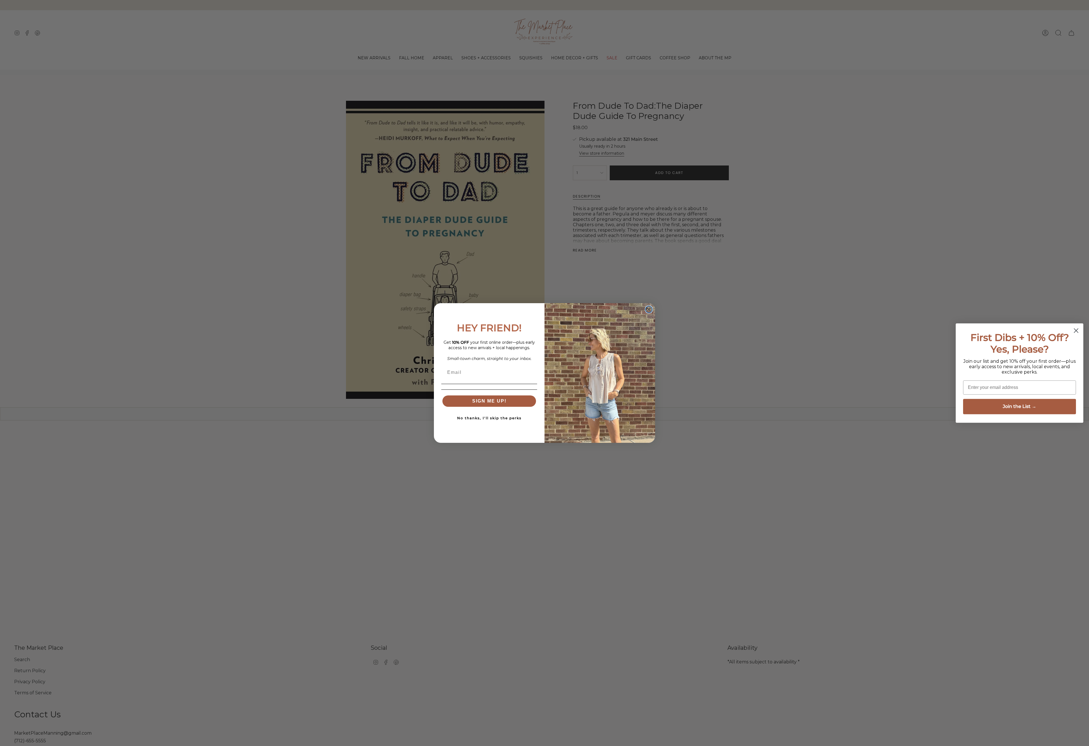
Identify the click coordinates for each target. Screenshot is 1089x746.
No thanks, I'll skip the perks (489, 418)
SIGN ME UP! (489, 401)
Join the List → (1019, 406)
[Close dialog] (648, 309)
